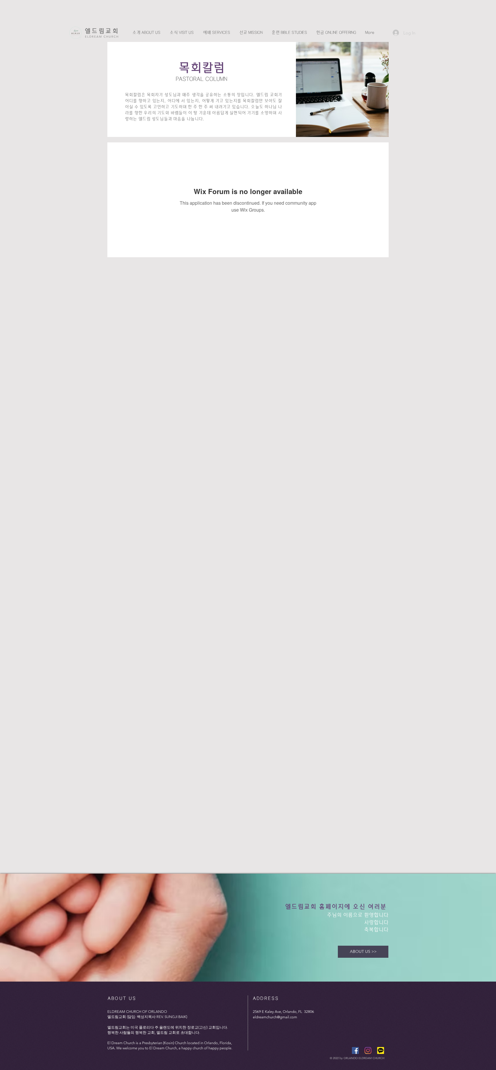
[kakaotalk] (380, 1050)
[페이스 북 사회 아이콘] (355, 1050)
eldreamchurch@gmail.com (275, 1017)
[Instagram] (368, 1050)
